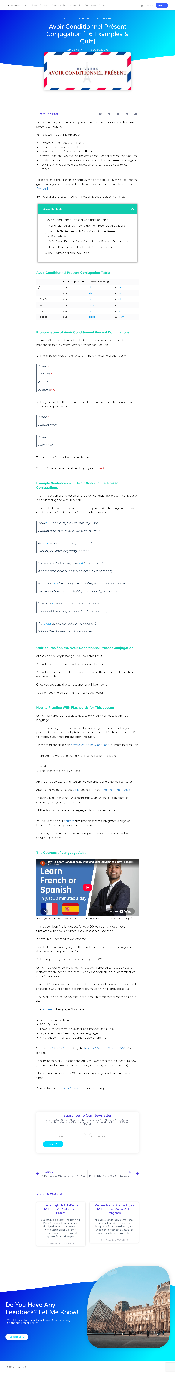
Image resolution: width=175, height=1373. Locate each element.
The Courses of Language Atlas (68, 253)
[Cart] (142, 5)
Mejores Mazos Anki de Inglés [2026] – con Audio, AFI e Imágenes (114, 1209)
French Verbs (104, 18)
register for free (57, 1048)
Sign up (161, 5)
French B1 (84, 18)
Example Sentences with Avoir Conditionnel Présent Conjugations (83, 233)
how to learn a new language (90, 745)
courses (69, 821)
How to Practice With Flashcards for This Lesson (80, 247)
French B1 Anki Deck (116, 789)
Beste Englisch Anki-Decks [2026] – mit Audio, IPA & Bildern (60, 1209)
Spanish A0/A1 (117, 1048)
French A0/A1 (93, 1048)
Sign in (150, 5)
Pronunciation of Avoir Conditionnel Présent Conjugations (87, 225)
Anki (76, 789)
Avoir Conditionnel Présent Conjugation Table (77, 219)
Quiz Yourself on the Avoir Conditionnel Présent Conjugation (88, 241)
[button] (100, 114)
